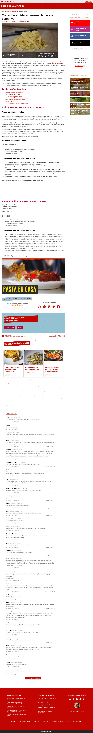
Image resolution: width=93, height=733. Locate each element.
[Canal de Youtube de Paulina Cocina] (2, 1)
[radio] (13, 305)
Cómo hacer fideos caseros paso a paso (18, 103)
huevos (20, 327)
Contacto (36, 721)
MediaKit (14, 721)
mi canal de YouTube (57, 63)
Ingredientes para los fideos (15, 96)
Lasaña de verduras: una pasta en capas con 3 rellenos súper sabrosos (80, 106)
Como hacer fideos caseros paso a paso (18, 98)
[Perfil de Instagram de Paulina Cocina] (5, 1)
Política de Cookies (58, 721)
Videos (79, 6)
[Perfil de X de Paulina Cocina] (13, 1)
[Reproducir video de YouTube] (33, 276)
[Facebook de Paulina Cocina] (8, 1)
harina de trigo (9, 327)
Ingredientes (11, 101)
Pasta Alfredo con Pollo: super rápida (79, 88)
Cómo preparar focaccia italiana (45, 704)
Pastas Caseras (14, 11)
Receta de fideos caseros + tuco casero (15, 99)
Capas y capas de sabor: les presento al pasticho (78, 82)
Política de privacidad (74, 721)
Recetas (43, 6)
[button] (39, 56)
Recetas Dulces (55, 6)
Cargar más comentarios (33, 678)
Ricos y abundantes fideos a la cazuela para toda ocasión (52, 370)
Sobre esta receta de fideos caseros (14, 92)
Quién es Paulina (25, 721)
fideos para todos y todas (14, 94)
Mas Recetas (68, 6)
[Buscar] (88, 14)
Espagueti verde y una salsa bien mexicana (79, 100)
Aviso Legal (45, 721)
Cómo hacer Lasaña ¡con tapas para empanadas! (12, 370)
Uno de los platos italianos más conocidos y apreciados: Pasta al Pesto (79, 112)
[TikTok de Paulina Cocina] (10, 1)
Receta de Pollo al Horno (44, 702)
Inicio (3, 11)
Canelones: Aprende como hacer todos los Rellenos (79, 94)
